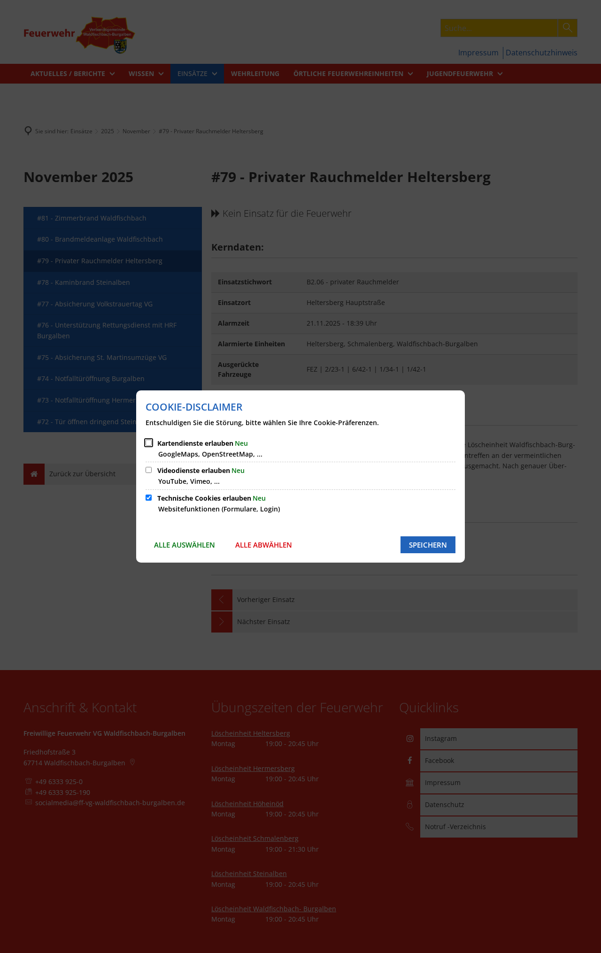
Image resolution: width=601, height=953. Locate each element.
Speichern (428, 544)
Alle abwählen (263, 544)
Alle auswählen (184, 544)
